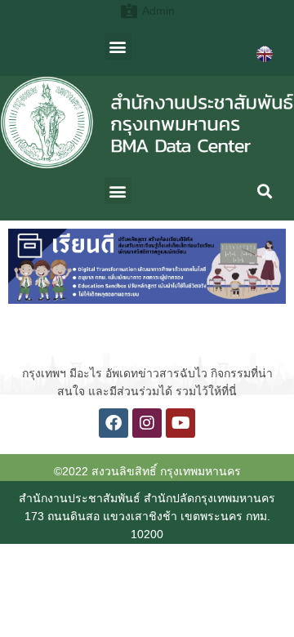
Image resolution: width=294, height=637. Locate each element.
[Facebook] (113, 423)
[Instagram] (147, 423)
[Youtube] (180, 423)
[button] (118, 46)
